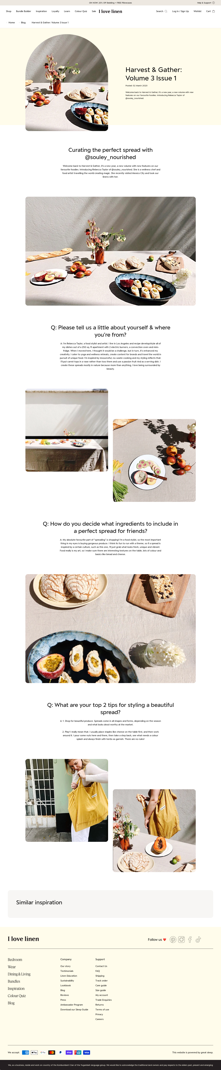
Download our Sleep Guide (74, 1009)
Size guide (100, 990)
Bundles (14, 981)
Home (12, 22)
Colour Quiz (81, 11)
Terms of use (102, 1009)
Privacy (99, 1014)
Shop (8, 11)
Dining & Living (19, 974)
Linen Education (68, 976)
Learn (67, 11)
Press (63, 1000)
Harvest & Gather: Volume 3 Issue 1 (50, 22)
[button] (210, 11)
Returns (99, 1004)
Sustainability (67, 980)
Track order (101, 980)
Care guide (101, 985)
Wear (12, 967)
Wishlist (197, 11)
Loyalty (55, 11)
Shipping (99, 976)
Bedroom (15, 959)
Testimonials (66, 971)
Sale (94, 11)
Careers (99, 1019)
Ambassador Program (71, 1004)
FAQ (97, 971)
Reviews (64, 995)
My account (101, 995)
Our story (65, 966)
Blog (23, 22)
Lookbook (65, 985)
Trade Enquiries (103, 1000)
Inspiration (41, 11)
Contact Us (101, 966)
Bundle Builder (23, 11)
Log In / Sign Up (180, 11)
